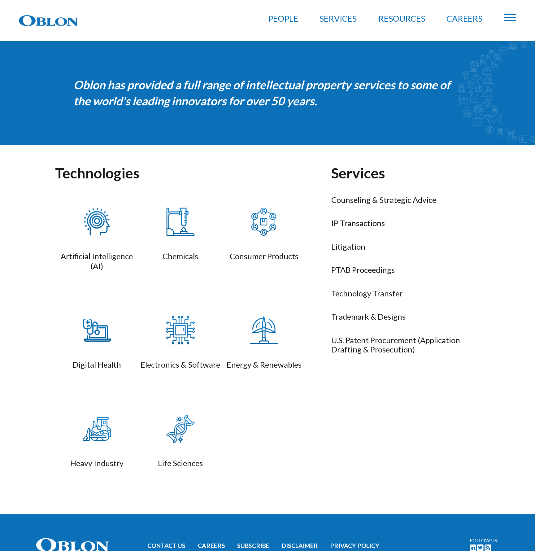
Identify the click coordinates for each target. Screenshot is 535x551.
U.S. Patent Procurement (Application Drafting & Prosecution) (395, 344)
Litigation (348, 246)
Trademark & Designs (368, 316)
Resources (401, 19)
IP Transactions (358, 223)
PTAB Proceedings (363, 269)
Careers (464, 19)
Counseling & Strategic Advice (383, 199)
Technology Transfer (366, 293)
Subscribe (253, 545)
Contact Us (166, 545)
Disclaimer (300, 545)
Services (338, 19)
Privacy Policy (354, 545)
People (283, 19)
